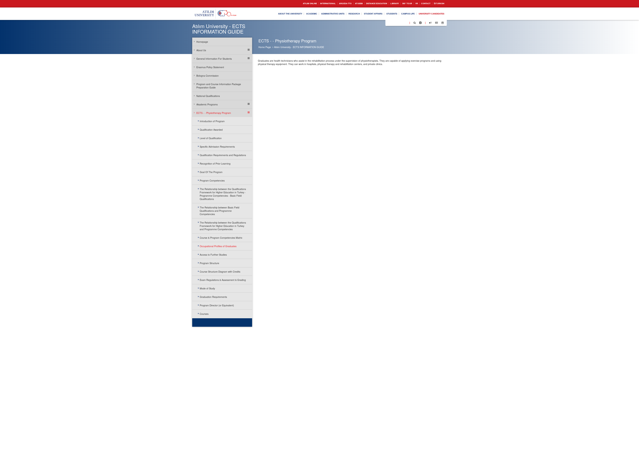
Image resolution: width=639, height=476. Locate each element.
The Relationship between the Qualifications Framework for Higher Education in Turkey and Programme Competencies (223, 226)
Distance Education (368, 3)
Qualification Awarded (211, 129)
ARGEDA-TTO (332, 3)
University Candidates (429, 13)
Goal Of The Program (211, 172)
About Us (201, 50)
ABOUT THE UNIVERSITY (270, 13)
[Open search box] (415, 23)
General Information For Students (214, 58)
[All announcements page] (430, 23)
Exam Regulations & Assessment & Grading (223, 280)
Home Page (264, 47)
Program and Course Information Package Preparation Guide (218, 85)
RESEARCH (342, 13)
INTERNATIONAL (313, 3)
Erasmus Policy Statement (210, 67)
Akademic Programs (207, 104)
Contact (423, 3)
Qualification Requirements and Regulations (223, 155)
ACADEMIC (294, 13)
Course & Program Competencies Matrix (221, 237)
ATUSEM (348, 3)
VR (413, 3)
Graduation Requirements (213, 296)
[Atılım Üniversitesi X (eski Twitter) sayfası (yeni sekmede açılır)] (393, 23)
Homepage (202, 41)
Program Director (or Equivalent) (217, 305)
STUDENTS (385, 13)
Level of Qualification (211, 138)
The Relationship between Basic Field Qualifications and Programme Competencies (219, 211)
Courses (204, 313)
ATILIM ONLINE (292, 3)
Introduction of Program (212, 121)
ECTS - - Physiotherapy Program (213, 113)
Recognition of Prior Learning (215, 163)
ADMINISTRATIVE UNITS (318, 13)
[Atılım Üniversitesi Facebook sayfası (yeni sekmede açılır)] (389, 22)
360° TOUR (402, 3)
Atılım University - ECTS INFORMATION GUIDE (299, 47)
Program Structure (209, 263)
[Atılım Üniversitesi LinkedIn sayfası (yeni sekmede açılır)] (397, 22)
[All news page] (436, 23)
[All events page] (442, 23)
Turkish (439, 3)
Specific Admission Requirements (217, 146)
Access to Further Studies (213, 254)
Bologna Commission (207, 75)
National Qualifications (208, 96)
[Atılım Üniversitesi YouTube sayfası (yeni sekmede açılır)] (405, 22)
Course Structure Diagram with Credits (220, 271)
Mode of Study (207, 288)
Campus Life (403, 13)
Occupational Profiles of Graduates (218, 246)
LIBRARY (389, 3)
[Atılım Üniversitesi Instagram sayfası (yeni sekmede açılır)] (401, 22)
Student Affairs (364, 13)
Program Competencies (212, 180)
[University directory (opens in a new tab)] (420, 23)
